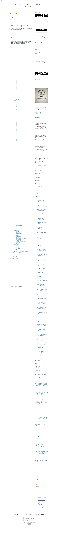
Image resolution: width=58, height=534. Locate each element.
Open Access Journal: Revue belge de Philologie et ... (42, 198)
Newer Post (12, 284)
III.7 (16, 63)
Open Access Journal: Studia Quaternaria (41, 245)
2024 (37, 174)
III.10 (16, 66)
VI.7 (16, 144)
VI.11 (16, 148)
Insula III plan (17, 76)
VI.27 (16, 164)
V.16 (16, 116)
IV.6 (16, 83)
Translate (42, 109)
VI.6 (16, 143)
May (38, 195)
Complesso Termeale (18, 240)
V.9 (16, 109)
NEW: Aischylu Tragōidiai (39, 117)
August (38, 190)
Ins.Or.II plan (17, 219)
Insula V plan (17, 136)
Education (39, 504)
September (39, 189)
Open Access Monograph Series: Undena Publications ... (42, 327)
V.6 (16, 106)
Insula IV (15, 77)
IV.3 (16, 80)
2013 (37, 364)
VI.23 (16, 160)
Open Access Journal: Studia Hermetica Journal (41, 233)
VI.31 (16, 168)
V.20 (16, 120)
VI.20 (16, 157)
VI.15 (16, 152)
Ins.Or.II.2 (17, 201)
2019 (37, 182)
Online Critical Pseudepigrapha (42, 322)
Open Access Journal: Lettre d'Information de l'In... (41, 300)
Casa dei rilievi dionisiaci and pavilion (20, 241)
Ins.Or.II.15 (17, 214)
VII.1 (16, 171)
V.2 (16, 102)
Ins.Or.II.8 (17, 207)
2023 (37, 176)
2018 (37, 183)
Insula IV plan (17, 99)
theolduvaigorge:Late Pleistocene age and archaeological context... (41, 415)
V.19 (16, 119)
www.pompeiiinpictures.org (26, 41)
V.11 (16, 111)
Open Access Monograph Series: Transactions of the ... (42, 310)
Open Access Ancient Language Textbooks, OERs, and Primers (40, 66)
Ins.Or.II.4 (17, 203)
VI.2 (16, 139)
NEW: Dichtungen (38, 112)
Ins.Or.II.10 (17, 209)
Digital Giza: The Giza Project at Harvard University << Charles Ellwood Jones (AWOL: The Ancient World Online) (41, 446)
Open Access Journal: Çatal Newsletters (41, 318)
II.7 (16, 53)
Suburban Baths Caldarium (19, 225)
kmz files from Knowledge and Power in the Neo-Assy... (41, 270)
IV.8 (16, 85)
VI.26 (16, 163)
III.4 (16, 60)
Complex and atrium (18, 236)
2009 (37, 370)
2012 (37, 366)
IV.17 (16, 94)
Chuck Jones (16, 251)
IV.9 (16, 86)
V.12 (16, 112)
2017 (37, 358)
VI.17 (16, 154)
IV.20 (16, 97)
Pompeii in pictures (40, 266)
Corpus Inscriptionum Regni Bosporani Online (41, 203)
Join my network (41, 507)
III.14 (16, 70)
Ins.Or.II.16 (17, 215)
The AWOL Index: (38, 42)
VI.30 (16, 167)
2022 (37, 177)
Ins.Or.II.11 (17, 210)
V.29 (16, 129)
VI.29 (16, 166)
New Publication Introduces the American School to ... (42, 215)
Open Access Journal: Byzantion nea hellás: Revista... (42, 290)
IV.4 (16, 81)
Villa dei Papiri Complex (16, 235)
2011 (37, 367)
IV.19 (16, 96)
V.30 (16, 130)
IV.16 (16, 93)
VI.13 (16, 150)
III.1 (16, 57)
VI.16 (16, 153)
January (38, 357)
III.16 (16, 72)
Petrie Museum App (40, 240)
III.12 (16, 68)
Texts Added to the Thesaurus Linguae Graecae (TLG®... (41, 325)
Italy (20, 252)
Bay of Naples (17, 247)
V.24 (16, 124)
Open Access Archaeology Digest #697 (41, 418)
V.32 (16, 132)
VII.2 (16, 172)
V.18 (16, 118)
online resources (26, 514)
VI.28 (16, 165)
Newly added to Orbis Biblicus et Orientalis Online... (42, 218)
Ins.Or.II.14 (17, 213)
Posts (37, 484)
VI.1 (16, 138)
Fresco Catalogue (18, 243)
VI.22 (16, 159)
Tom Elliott (37, 436)
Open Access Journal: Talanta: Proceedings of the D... (41, 352)
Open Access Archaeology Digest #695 (41, 421)
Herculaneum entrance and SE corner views (21, 221)
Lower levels (17, 237)
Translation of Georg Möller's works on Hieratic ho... (41, 210)
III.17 (16, 73)
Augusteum (17, 231)
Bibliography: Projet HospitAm (42, 272)
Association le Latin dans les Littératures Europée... (41, 316)
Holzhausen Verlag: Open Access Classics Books (42, 313)
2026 (37, 171)
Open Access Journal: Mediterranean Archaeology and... (42, 264)
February (38, 355)
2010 (37, 369)
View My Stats (37, 479)
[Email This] (23, 251)
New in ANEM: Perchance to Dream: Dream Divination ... (41, 298)
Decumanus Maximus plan (19, 233)
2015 (37, 361)
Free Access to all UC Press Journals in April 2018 (41, 344)
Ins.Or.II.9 (17, 208)
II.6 (16, 52)
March (38, 354)
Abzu (44, 149)
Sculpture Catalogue (18, 242)
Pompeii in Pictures (16, 249)
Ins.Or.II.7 (17, 206)
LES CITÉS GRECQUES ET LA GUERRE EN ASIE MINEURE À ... (42, 255)
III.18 (16, 74)
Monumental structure (18, 239)
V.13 (16, 113)
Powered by (38, 33)
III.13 (16, 69)
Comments (38, 486)
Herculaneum (17, 246)
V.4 (16, 104)
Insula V (15, 100)
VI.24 (16, 161)
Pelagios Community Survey (41, 342)
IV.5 (16, 82)
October (38, 187)
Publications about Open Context (42, 208)
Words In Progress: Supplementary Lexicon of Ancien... (42, 293)
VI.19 (16, 156)
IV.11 (16, 88)
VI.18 (16, 155)
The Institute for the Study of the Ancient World (31, 515)
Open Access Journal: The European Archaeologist (41, 230)
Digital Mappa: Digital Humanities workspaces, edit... (42, 287)
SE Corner (15, 220)
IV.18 (16, 95)
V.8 (16, 108)
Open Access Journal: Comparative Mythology (41, 349)
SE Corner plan (17, 229)
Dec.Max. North (18, 232)
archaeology (15, 252)
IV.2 (16, 79)
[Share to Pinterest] (27, 251)
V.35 (16, 135)
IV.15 (16, 92)
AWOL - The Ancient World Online (29, 6)
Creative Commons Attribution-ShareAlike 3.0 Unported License (29, 527)
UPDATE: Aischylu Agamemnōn (40, 113)
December (39, 184)
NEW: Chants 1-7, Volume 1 (39, 114)
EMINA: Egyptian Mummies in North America (42, 223)
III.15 (16, 71)
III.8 (16, 64)
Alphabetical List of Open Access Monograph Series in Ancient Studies (41, 62)
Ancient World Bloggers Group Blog (41, 128)
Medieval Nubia (39, 276)
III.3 (16, 59)
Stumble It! (37, 490)
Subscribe (41, 29)
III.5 (16, 61)
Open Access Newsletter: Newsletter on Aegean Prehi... (42, 303)
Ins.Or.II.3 (17, 202)
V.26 (16, 126)
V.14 (16, 114)
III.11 (16, 67)
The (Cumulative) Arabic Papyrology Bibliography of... (42, 206)
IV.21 (16, 98)
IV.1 (16, 78)
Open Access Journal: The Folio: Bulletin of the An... (42, 247)
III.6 (16, 62)
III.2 (16, 58)
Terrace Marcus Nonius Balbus (19, 222)
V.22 (16, 122)
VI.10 (16, 147)
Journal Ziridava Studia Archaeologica (41, 417)
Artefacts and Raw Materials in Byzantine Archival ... (41, 201)
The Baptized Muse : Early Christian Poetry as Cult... (41, 337)
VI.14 (16, 151)
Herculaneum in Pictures (41, 268)
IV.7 (16, 84)
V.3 (16, 103)
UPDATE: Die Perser (38, 116)
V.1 (16, 101)
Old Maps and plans (16, 244)
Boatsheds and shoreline (18, 228)
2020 (37, 180)
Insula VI (15, 137)
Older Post (32, 284)
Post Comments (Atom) (18, 286)
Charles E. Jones (44, 121)
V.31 (16, 131)
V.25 (16, 125)
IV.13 (16, 90)
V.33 (16, 133)
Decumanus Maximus (16, 230)
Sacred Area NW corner (18, 227)
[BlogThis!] (24, 251)
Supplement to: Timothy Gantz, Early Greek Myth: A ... (42, 213)
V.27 (16, 127)
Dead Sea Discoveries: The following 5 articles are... (41, 285)
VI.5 (16, 142)
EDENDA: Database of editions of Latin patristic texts (42, 335)
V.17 (16, 117)
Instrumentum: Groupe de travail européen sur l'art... (42, 242)
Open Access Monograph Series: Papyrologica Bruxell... (42, 308)
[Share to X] (25, 251)
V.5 (16, 105)
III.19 (16, 75)
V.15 (16, 115)
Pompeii (17, 245)
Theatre (14, 234)
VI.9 (16, 146)
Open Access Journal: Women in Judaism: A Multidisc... (42, 332)
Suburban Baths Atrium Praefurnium (20, 223)
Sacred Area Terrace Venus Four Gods (20, 226)
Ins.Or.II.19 (17, 218)
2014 (37, 363)
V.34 (16, 134)
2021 (37, 179)
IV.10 (16, 87)
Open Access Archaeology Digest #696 (41, 419)
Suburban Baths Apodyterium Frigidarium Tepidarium (22, 224)
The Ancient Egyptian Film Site (42, 280)
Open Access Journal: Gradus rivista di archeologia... (41, 225)
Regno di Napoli (18, 248)
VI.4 (16, 141)
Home (22, 284)
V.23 (16, 123)
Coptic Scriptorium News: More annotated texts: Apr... (42, 220)
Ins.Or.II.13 (17, 212)
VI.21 (16, 158)
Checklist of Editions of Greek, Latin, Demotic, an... (42, 278)
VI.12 (16, 149)
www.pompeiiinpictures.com (19, 41)
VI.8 (16, 145)
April (38, 196)
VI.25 (16, 162)
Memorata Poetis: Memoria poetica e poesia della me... (41, 250)
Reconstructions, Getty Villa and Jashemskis (21, 238)
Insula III (15, 56)
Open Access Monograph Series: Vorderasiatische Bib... (42, 340)
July (38, 192)
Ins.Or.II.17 (17, 216)
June (38, 193)
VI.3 (16, 140)
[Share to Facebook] (26, 251)
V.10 (16, 110)
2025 (37, 173)
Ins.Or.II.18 (17, 217)
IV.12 (16, 89)
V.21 (16, 121)
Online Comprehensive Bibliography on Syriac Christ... (42, 295)
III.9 (16, 65)
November (39, 186)
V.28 (16, 128)
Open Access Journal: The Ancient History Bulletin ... (42, 238)
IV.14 (16, 91)
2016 (37, 360)
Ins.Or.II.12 (17, 211)
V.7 (16, 107)
